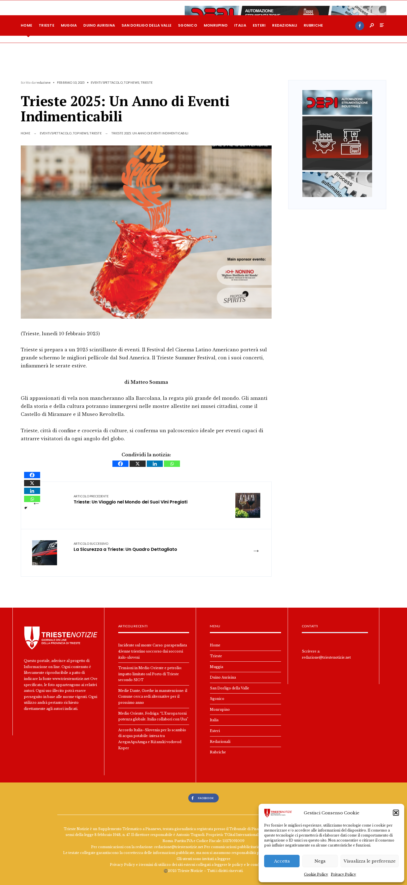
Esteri (259, 25)
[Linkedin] (155, 464)
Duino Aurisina (99, 25)
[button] (396, 812)
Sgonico (187, 25)
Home (26, 25)
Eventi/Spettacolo (107, 82)
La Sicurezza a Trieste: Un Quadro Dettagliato (125, 547)
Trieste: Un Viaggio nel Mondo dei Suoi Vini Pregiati (130, 499)
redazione (43, 82)
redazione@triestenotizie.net (326, 657)
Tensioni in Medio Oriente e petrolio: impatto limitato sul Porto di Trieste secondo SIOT (150, 674)
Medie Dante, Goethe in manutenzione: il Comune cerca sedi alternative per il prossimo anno (152, 697)
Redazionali (284, 25)
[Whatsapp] (172, 464)
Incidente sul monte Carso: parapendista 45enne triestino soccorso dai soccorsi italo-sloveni (152, 651)
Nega (320, 861)
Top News (131, 82)
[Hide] (26, 508)
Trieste (46, 25)
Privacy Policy (343, 874)
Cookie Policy (316, 874)
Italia (240, 25)
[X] (138, 464)
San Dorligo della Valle (146, 25)
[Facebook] (359, 25)
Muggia (69, 25)
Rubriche (313, 25)
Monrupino (216, 25)
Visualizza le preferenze (370, 861)
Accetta (282, 861)
